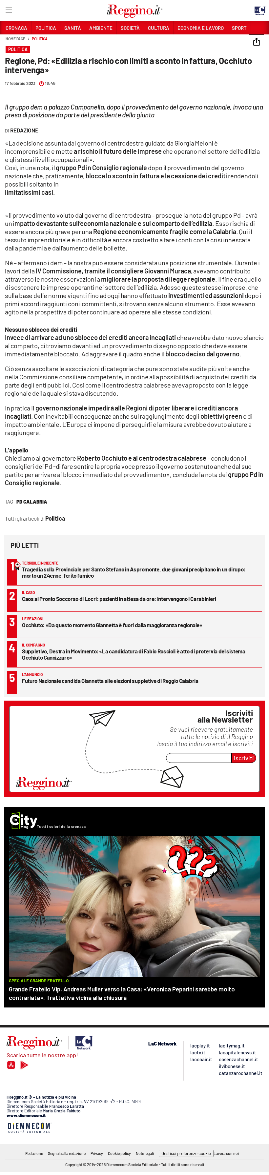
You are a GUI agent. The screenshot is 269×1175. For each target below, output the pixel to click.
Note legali (145, 1153)
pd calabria (31, 502)
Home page (15, 38)
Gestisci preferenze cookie (186, 1153)
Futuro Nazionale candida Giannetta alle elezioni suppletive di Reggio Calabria (110, 680)
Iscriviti (244, 758)
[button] (256, 42)
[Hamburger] (8, 11)
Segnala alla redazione (67, 1153)
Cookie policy (119, 1153)
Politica (40, 38)
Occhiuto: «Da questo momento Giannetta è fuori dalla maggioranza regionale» (112, 625)
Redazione (34, 1153)
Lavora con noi (226, 1153)
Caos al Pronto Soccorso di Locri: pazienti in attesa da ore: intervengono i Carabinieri (119, 598)
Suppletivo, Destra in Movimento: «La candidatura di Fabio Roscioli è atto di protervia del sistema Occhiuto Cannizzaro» (133, 654)
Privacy (97, 1153)
